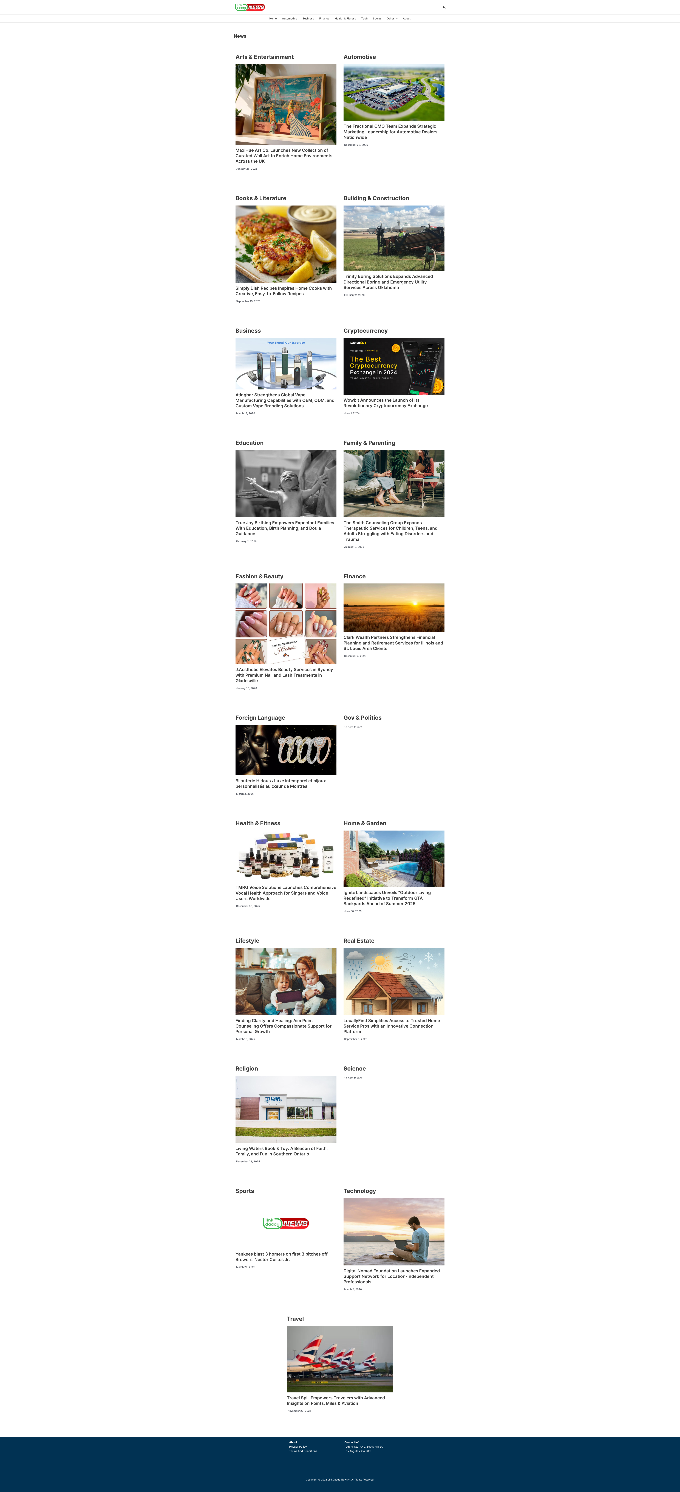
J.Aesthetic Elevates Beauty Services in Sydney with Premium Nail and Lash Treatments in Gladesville (284, 675)
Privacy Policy (298, 1446)
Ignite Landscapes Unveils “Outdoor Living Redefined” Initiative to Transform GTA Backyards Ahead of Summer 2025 (387, 898)
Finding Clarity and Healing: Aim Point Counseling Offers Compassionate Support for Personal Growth (284, 1026)
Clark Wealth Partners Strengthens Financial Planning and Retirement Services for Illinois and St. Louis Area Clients (393, 643)
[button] (444, 7)
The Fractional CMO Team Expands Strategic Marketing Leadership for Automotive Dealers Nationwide (390, 132)
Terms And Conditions (303, 1451)
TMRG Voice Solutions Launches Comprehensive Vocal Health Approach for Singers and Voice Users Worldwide (286, 893)
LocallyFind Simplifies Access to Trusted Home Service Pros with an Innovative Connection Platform (392, 1026)
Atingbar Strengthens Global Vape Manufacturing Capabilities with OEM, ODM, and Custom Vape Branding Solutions (285, 400)
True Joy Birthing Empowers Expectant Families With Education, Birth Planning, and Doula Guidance (285, 528)
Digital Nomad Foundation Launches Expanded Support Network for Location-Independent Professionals (392, 1276)
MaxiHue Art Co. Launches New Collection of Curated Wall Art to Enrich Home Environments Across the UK (284, 156)
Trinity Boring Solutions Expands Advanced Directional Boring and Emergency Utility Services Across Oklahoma (388, 282)
